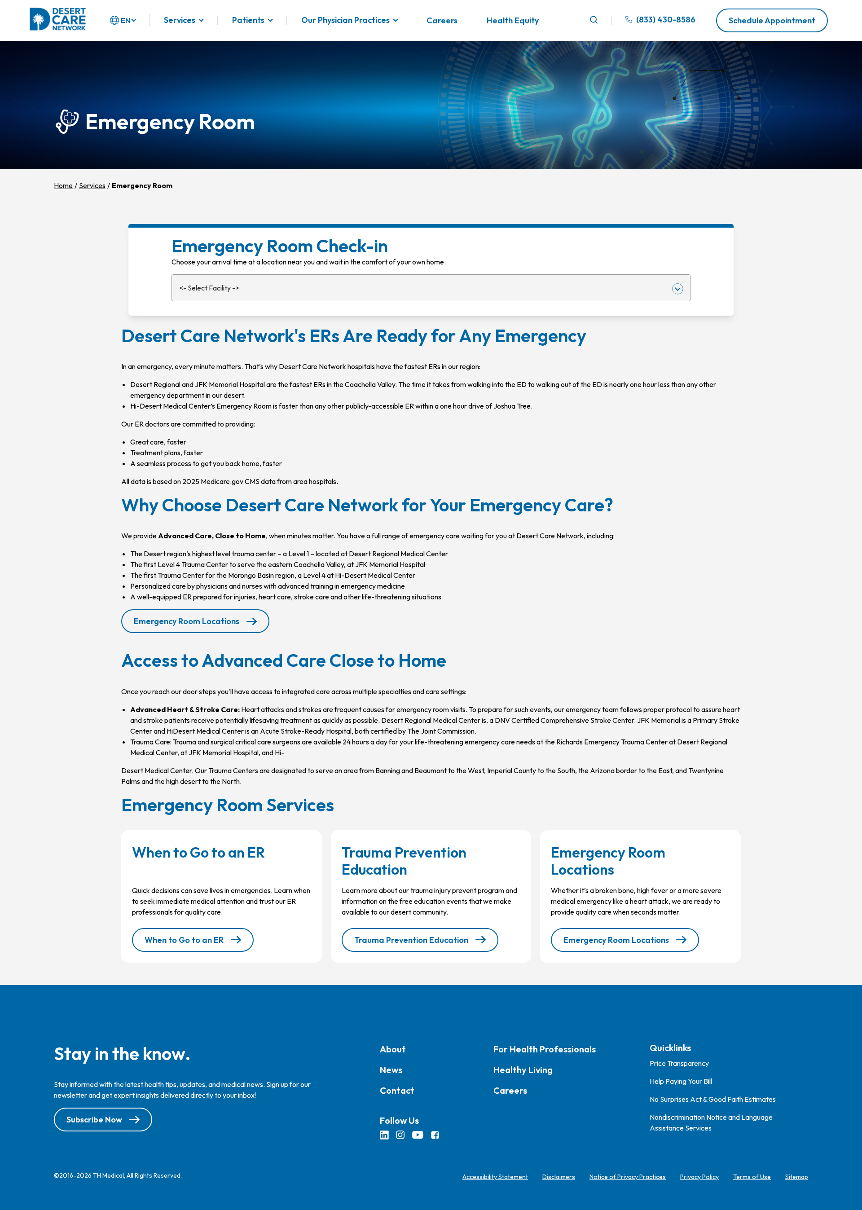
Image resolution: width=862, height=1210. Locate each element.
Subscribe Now (94, 1119)
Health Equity (513, 20)
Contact (397, 1090)
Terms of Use (752, 1176)
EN (125, 20)
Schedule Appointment (772, 20)
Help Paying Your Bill (681, 1081)
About (393, 1049)
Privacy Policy (699, 1176)
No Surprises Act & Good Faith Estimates (713, 1099)
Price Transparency (679, 1063)
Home (63, 185)
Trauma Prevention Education (411, 940)
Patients (248, 20)
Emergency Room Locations (186, 621)
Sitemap (796, 1176)
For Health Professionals (544, 1049)
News (391, 1069)
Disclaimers (558, 1176)
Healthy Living (523, 1069)
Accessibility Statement (495, 1176)
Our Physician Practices (345, 20)
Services (179, 20)
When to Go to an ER (184, 940)
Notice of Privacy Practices (627, 1176)
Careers (442, 20)
